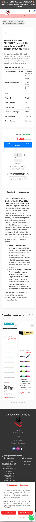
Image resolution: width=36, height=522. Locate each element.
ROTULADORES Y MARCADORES (13, 23)
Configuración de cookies (13, 456)
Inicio (4, 21)
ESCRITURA (19, 21)
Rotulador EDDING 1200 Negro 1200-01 (9, 389)
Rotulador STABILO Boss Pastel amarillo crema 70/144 (25, 383)
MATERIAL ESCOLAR (9, 469)
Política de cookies (27, 518)
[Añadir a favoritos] (15, 325)
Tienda (10, 21)
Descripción (11, 192)
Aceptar (8, 513)
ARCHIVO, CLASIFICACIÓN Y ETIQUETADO (9, 473)
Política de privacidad (14, 518)
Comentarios (24, 192)
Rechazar (25, 513)
